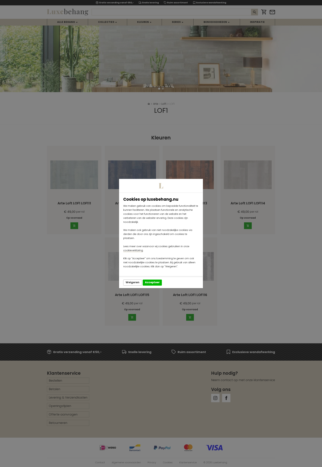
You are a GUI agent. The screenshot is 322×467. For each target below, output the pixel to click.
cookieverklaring (133, 250)
